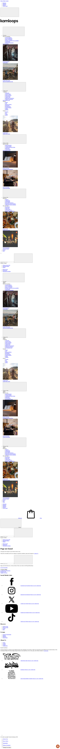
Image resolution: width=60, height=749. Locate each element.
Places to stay (5, 269)
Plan (5, 197)
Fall (6, 112)
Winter (6, 113)
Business (4, 2)
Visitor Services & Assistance (10, 204)
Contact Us (36, 553)
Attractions (7, 92)
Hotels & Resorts (8, 145)
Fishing (6, 108)
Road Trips (7, 207)
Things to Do (5, 90)
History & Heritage (8, 39)
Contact (4, 643)
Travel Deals (7, 206)
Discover (5, 35)
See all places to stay (6, 150)
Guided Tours (7, 97)
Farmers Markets (8, 107)
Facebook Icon (30, 585)
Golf (6, 103)
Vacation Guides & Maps (9, 211)
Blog (4, 250)
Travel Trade (5, 6)
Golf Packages (8, 149)
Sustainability (7, 41)
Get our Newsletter (4, 567)
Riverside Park (8, 106)
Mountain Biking (8, 104)
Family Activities (8, 95)
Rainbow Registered (6, 745)
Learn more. (46, 650)
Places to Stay (6, 390)
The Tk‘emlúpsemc (8, 38)
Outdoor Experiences (9, 99)
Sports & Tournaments (9, 42)
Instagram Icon (30, 594)
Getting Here (7, 200)
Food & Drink (7, 96)
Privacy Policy (5, 741)
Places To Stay (5, 627)
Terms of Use (5, 738)
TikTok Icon (29, 621)
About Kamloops (8, 37)
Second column (6, 43)
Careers (4, 644)
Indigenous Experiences (9, 98)
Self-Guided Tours (8, 210)
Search (1, 262)
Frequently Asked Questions (10, 203)
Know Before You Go (9, 202)
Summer (6, 111)
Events (4, 249)
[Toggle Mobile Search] (9, 12)
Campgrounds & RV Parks (10, 147)
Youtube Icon (30, 612)
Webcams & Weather (7, 271)
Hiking (6, 102)
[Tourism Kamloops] (31, 707)
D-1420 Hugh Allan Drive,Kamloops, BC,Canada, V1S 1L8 (5, 571)
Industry (4, 5)
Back (4, 282)
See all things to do (6, 100)
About (4, 642)
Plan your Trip (5, 446)
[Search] (23, 258)
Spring (6, 114)
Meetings (4, 3)
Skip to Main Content (4, 0)
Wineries (6, 109)
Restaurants (7, 105)
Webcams (4, 504)
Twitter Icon (29, 603)
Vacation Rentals (8, 146)
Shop (4, 502)
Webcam (6, 199)
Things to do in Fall (6, 265)
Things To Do (5, 626)
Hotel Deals (7, 148)
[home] (9, 25)
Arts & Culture (8, 94)
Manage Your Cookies (7, 747)
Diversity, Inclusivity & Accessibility (12, 40)
